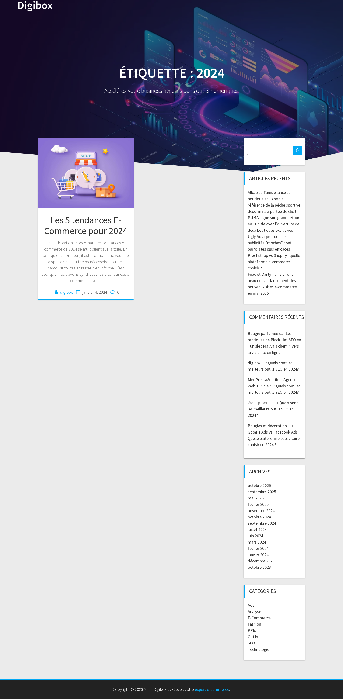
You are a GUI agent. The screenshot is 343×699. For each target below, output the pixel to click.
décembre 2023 (261, 561)
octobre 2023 (259, 567)
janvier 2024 (258, 554)
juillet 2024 (257, 529)
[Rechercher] (297, 150)
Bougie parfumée (263, 333)
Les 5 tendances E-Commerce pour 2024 (85, 225)
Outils (253, 636)
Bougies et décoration (267, 425)
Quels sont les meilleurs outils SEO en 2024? (273, 409)
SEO (251, 643)
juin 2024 (255, 535)
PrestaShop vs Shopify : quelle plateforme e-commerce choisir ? (274, 262)
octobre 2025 (259, 485)
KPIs (252, 630)
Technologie (258, 649)
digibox (66, 292)
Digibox (35, 5)
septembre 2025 (262, 491)
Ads (251, 605)
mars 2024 (257, 542)
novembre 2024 (261, 510)
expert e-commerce (212, 689)
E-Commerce (259, 617)
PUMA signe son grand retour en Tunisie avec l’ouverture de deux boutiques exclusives (273, 224)
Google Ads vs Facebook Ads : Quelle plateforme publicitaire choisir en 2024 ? (274, 438)
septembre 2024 (262, 523)
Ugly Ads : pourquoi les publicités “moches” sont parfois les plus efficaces (270, 243)
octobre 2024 (259, 517)
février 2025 (258, 504)
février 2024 (258, 548)
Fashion (254, 624)
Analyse (254, 611)
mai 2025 (256, 498)
